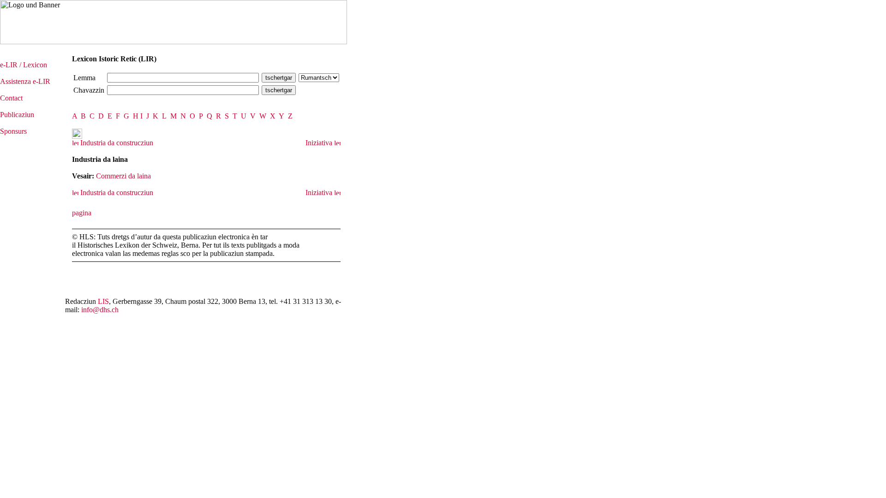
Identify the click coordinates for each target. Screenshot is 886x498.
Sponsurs (13, 131)
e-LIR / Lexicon (23, 65)
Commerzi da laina (123, 176)
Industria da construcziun (115, 143)
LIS (103, 301)
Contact (11, 98)
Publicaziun (17, 115)
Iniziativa (319, 143)
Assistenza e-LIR (25, 81)
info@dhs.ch (100, 310)
